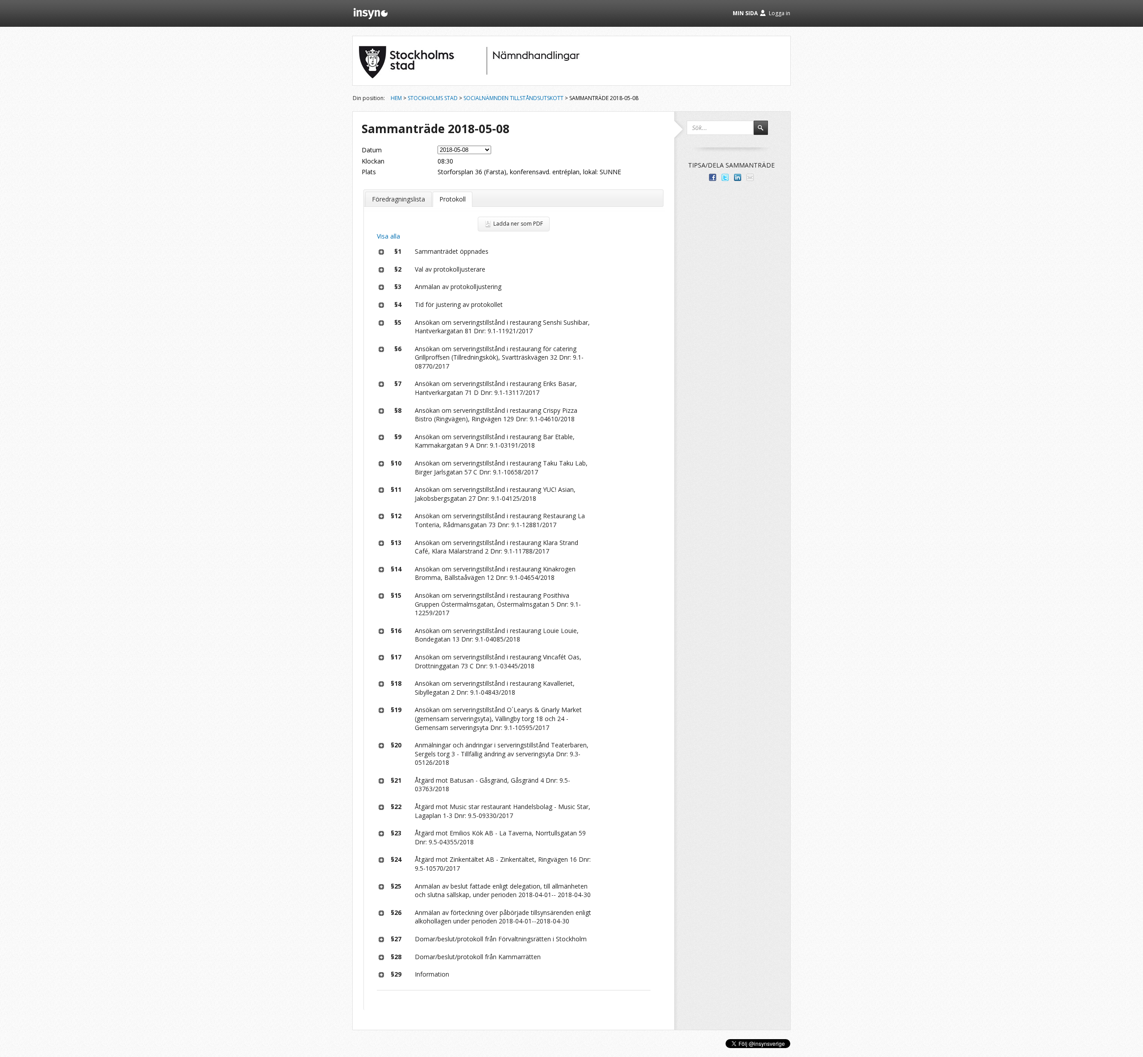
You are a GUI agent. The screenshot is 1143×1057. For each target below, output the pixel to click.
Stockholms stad (433, 98)
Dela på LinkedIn (737, 177)
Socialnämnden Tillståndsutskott (513, 98)
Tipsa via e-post (750, 177)
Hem (396, 98)
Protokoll (452, 199)
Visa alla (388, 236)
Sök (765, 132)
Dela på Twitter (725, 177)
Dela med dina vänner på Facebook (712, 177)
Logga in (779, 13)
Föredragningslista (398, 199)
